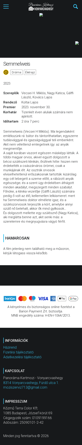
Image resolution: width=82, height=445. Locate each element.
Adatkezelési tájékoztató (22, 357)
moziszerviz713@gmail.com (25, 387)
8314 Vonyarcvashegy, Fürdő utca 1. (31, 383)
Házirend (10, 347)
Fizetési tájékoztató (18, 352)
